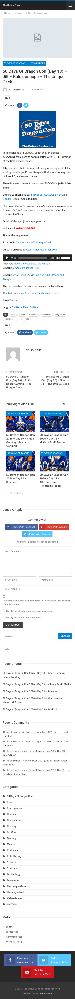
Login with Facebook (24, 526)
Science (11, 862)
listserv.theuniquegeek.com (41, 249)
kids (27, 319)
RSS (37, 267)
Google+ (8, 198)
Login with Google (57, 526)
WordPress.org (14, 941)
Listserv (57, 194)
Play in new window (24, 263)
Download (44, 263)
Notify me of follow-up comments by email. (29, 611)
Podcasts (12, 850)
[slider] (66, 257)
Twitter (47, 194)
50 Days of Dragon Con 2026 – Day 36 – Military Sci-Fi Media (37, 684)
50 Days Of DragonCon (16, 63)
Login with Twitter (39, 533)
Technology (13, 874)
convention (33, 315)
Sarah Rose (12, 732)
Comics (11, 814)
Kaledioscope (26, 293)
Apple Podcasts (24, 267)
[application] (37, 257)
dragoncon (8, 319)
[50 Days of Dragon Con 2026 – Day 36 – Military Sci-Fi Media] (54, 421)
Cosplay (11, 826)
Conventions (38, 63)
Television (13, 880)
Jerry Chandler (14, 751)
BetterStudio (46, 993)
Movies (11, 844)
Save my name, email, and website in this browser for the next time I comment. (37, 602)
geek (19, 319)
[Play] (7, 258)
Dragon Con (60, 315)
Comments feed (14, 936)
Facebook (36, 194)
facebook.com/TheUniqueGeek (33, 242)
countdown (46, 315)
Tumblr (55, 293)
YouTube (12, 904)
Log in (9, 926)
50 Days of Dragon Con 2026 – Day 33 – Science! (30, 691)
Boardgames (14, 808)
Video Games (14, 898)
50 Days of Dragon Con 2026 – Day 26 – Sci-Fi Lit (30, 709)
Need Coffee (30, 307)
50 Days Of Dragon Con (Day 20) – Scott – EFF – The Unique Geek (54, 380)
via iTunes (20, 274)
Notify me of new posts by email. (24, 617)
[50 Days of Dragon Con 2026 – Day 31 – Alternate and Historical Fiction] (54, 461)
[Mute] (58, 258)
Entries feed (12, 931)
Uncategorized (15, 892)
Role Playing (14, 856)
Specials (12, 868)
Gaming (11, 838)
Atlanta (22, 315)
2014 (13, 315)
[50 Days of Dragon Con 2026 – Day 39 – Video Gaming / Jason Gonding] (20, 421)
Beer (9, 802)
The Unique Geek (11, 5)
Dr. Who (11, 832)
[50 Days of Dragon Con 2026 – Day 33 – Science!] (20, 461)
